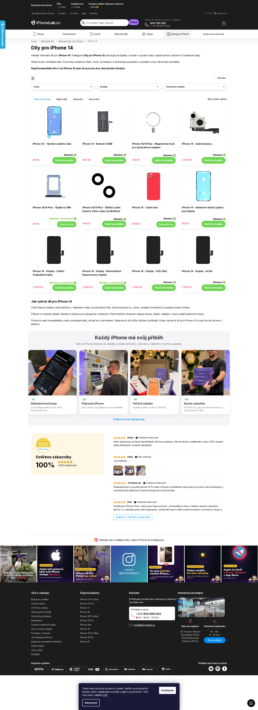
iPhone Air (85, 612)
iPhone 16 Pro (87, 620)
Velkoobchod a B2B (41, 612)
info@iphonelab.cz (144, 625)
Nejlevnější (61, 99)
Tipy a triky (36, 650)
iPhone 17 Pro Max (89, 599)
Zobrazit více (66, 224)
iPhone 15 (85, 641)
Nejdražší (78, 99)
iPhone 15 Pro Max (89, 633)
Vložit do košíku (64, 160)
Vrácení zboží (38, 603)
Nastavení (91, 702)
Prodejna (62, 13)
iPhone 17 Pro (87, 603)
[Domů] (34, 41)
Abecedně (94, 99)
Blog (84, 13)
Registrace (222, 13)
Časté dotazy (37, 646)
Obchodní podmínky (41, 616)
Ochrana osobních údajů (43, 624)
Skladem (221, 78)
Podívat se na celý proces (129, 419)
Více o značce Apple (41, 629)
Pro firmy (74, 13)
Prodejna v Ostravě (40, 633)
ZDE (105, 695)
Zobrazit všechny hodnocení (133, 517)
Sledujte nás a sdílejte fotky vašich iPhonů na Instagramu (131, 539)
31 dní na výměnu (39, 608)
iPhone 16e (85, 624)
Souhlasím (167, 690)
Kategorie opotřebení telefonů (46, 641)
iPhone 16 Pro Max (89, 616)
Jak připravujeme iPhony (42, 13)
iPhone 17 (85, 608)
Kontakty (94, 13)
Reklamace (36, 620)
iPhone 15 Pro (87, 637)
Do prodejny (215, 640)
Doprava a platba (39, 599)
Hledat (134, 22)
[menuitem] (39, 34)
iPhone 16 (85, 629)
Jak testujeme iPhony (41, 637)
